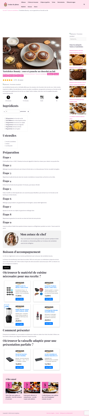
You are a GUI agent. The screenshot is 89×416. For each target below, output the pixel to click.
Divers (35, 6)
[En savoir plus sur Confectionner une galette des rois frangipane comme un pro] (50, 387)
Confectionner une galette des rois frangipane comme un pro (50, 397)
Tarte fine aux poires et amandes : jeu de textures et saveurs (14, 397)
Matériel (23, 6)
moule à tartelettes (11, 141)
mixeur (8, 143)
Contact (57, 413)
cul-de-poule (9, 146)
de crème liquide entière (16, 120)
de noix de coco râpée (15, 122)
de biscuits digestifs (15, 124)
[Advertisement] (44, 21)
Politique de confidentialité (66, 413)
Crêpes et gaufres (45, 2)
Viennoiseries (61, 2)
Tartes (53, 2)
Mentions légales (51, 413)
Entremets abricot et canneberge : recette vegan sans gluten (30, 397)
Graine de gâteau (13, 4)
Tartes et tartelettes (41, 74)
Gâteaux (23, 2)
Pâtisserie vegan (71, 2)
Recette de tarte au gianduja (76, 67)
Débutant (50, 74)
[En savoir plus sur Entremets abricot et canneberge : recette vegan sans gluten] (32, 387)
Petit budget (12, 75)
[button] (84, 4)
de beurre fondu (13, 126)
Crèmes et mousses (33, 2)
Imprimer (6, 267)
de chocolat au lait (14, 118)
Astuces (30, 6)
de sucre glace (13, 129)
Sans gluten (20, 75)
